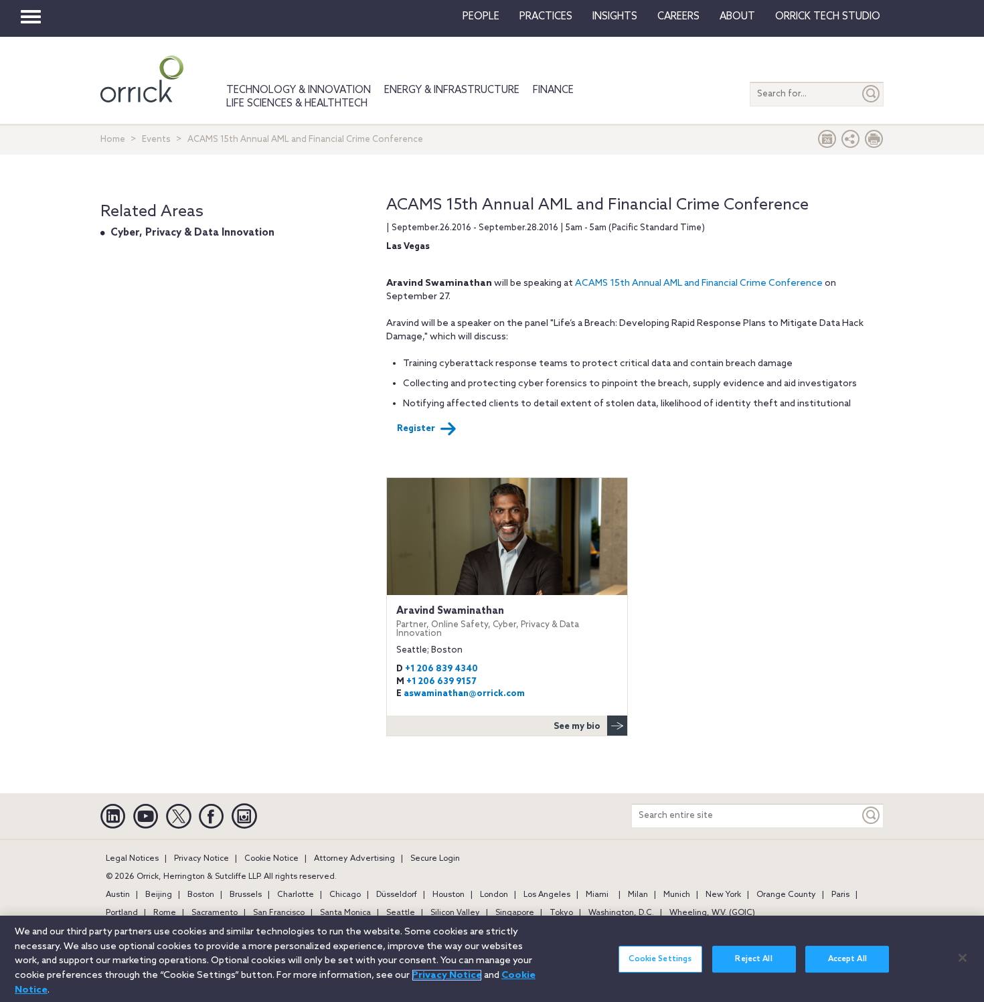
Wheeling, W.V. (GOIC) (712, 913)
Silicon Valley (455, 913)
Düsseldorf (396, 895)
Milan (638, 895)
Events (156, 140)
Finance (553, 90)
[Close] (962, 958)
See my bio (577, 727)
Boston (200, 895)
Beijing (158, 895)
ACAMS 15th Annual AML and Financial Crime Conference (699, 283)
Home (112, 140)
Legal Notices (132, 858)
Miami (597, 895)
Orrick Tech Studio (827, 17)
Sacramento (214, 913)
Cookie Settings (660, 959)
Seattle (400, 913)
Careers (678, 17)
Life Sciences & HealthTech (296, 104)
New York (723, 895)
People (481, 17)
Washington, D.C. (621, 913)
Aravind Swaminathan (487, 621)
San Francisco (279, 913)
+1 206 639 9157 (441, 682)
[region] (492, 959)
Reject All (753, 959)
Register (416, 429)
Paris (840, 895)
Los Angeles (546, 895)
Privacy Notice (201, 858)
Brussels (246, 895)
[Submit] (871, 94)
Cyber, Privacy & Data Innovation (192, 233)
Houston (448, 895)
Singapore (514, 913)
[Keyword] (871, 815)
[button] (850, 142)
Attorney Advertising (354, 858)
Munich (676, 895)
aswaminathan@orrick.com (464, 694)
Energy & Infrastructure (451, 90)
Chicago (345, 895)
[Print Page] (874, 142)
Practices (545, 17)
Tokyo (561, 913)
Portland (122, 913)
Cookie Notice (271, 858)
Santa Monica (345, 913)
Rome (164, 913)
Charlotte (295, 895)
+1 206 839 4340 (441, 669)
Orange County (786, 895)
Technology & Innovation (298, 90)
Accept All (847, 959)
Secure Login (435, 858)
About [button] (737, 17)
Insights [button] (614, 17)
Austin (118, 895)
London (494, 895)
